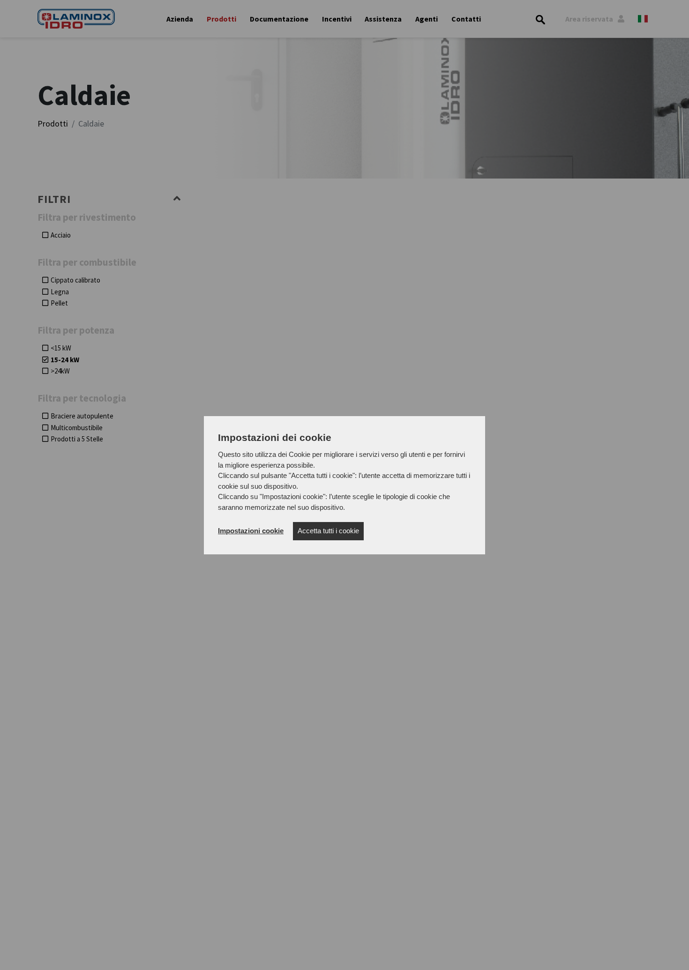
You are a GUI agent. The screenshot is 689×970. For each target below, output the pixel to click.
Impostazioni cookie (251, 531)
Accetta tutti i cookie (328, 531)
